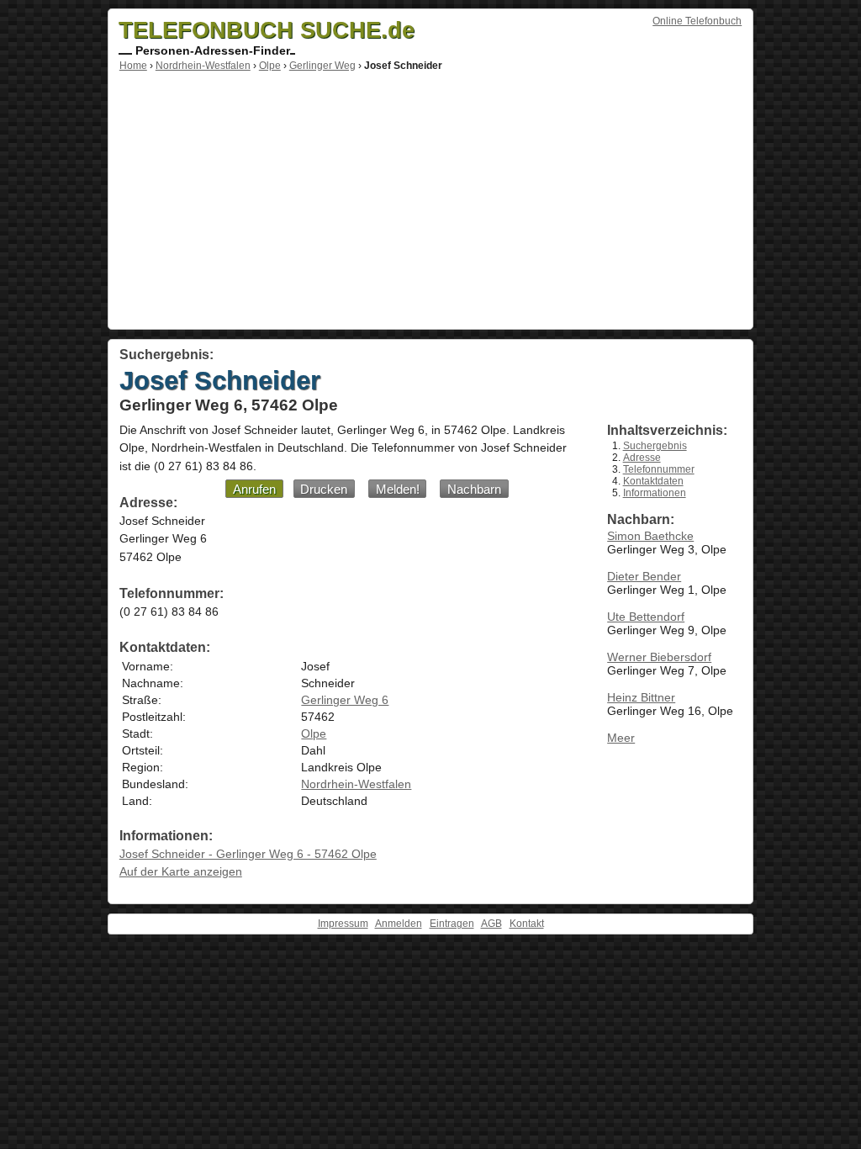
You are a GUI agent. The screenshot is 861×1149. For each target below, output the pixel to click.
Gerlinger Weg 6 (344, 700)
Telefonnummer (659, 469)
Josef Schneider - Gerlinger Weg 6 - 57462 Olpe (248, 853)
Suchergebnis (655, 446)
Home (133, 65)
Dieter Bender (644, 576)
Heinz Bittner (641, 697)
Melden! (398, 489)
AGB (491, 923)
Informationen (654, 493)
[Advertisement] (430, 197)
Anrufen (254, 489)
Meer (621, 737)
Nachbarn (474, 489)
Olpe (270, 65)
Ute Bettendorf (645, 616)
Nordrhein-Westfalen (203, 65)
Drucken (323, 489)
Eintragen (452, 923)
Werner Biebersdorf (659, 657)
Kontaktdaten (653, 481)
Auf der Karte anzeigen (180, 871)
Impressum (343, 923)
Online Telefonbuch (697, 21)
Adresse (642, 457)
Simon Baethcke (650, 536)
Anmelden (398, 923)
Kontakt (527, 923)
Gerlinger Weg (322, 65)
